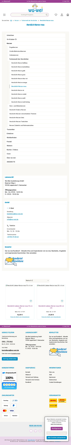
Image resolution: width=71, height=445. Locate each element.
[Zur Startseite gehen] (35, 8)
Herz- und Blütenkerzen (17, 106)
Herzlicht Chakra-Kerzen (17, 110)
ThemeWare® (57, 441)
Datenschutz (53, 379)
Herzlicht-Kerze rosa (18, 86)
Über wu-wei (11, 158)
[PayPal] (14, 406)
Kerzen (9, 43)
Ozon (9, 154)
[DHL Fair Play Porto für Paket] (53, 401)
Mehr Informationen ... (57, 424)
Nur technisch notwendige (57, 433)
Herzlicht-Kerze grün (18, 75)
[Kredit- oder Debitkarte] (8, 411)
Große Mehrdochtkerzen (17, 51)
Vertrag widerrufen (9, 359)
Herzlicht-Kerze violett (18, 94)
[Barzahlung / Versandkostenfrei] (6, 401)
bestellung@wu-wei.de (15, 214)
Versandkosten (31, 440)
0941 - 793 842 (7, 341)
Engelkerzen (13, 47)
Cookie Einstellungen (55, 382)
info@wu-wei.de (12, 219)
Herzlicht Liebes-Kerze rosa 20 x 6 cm (51, 307)
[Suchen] (47, 15)
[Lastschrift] (15, 401)
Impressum (52, 377)
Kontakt (28, 372)
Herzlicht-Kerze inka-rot (19, 78)
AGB (50, 374)
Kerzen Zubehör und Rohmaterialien (21, 125)
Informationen (55, 368)
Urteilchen (10, 35)
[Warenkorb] (67, 15)
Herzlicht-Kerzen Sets (16, 117)
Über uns (51, 372)
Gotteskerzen (13, 55)
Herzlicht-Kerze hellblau (19, 63)
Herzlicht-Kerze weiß (18, 98)
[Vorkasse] (6, 416)
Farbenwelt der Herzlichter (19, 59)
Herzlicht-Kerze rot (17, 90)
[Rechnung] (6, 406)
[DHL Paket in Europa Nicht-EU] (62, 401)
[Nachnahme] (15, 416)
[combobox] (28, 15)
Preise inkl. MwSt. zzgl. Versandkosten (19, 317)
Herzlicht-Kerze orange (19, 82)
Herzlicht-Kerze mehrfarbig (20, 102)
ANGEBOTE (11, 162)
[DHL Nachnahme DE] (53, 406)
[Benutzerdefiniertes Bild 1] (15, 262)
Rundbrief (28, 382)
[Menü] (4, 15)
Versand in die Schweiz (32, 379)
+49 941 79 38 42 (13, 237)
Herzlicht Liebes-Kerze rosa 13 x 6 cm (19, 307)
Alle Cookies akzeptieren (57, 437)
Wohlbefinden (12, 137)
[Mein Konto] (61, 15)
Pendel (9, 142)
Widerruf (28, 374)
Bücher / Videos (12, 150)
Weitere (9, 146)
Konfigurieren (56, 428)
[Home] (11, 20)
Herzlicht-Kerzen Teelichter (18, 121)
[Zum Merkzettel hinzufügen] (31, 301)
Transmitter (11, 129)
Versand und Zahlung (32, 377)
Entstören (10, 133)
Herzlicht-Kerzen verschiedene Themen (22, 114)
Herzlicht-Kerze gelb (18, 71)
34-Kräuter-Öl (12, 39)
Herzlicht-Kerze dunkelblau (20, 67)
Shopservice (30, 368)
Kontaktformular (15, 353)
